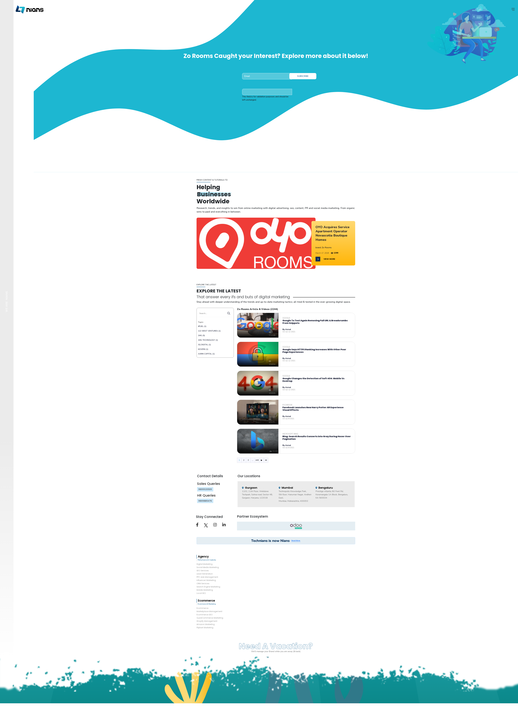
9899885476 (205, 500)
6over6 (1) (203, 349)
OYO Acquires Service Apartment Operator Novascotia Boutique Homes (333, 233)
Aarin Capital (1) (206, 354)
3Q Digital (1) (204, 344)
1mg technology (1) (208, 340)
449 (257, 460)
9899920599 (205, 489)
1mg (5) (201, 335)
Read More (296, 540)
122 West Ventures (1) (209, 331)
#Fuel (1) (202, 326)
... (252, 460)
